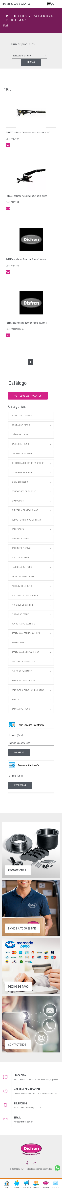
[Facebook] (27, 1163)
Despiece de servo (21, 548)
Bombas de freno (21, 425)
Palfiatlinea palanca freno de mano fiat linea (26, 322)
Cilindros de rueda (22, 472)
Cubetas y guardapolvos (25, 510)
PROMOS (16, 1188)
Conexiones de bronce (24, 491)
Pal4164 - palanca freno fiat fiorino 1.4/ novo (26, 259)
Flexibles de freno (22, 567)
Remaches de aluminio (23, 624)
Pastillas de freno (22, 586)
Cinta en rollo (20, 482)
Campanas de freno (22, 453)
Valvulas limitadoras (23, 680)
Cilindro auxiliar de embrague (28, 463)
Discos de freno (20, 557)
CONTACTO (55, 1188)
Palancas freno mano (28, 18)
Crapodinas (18, 501)
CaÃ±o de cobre (20, 434)
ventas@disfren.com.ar (23, 1122)
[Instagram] (34, 1163)
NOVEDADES (26, 1188)
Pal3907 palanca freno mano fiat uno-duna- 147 (28, 132)
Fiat (5, 25)
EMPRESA (45, 1188)
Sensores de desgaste (23, 662)
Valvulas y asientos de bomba (28, 690)
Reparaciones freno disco (25, 652)
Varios (15, 699)
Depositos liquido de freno (27, 520)
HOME (7, 1188)
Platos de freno (20, 614)
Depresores (18, 529)
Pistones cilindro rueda (25, 595)
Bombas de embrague (23, 416)
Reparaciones (19, 643)
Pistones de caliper (22, 605)
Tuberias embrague (22, 671)
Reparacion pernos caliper (26, 633)
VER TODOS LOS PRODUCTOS (27, 395)
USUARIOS (36, 1188)
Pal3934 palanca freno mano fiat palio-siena (26, 196)
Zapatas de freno (21, 709)
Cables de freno (20, 444)
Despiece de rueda (21, 539)
